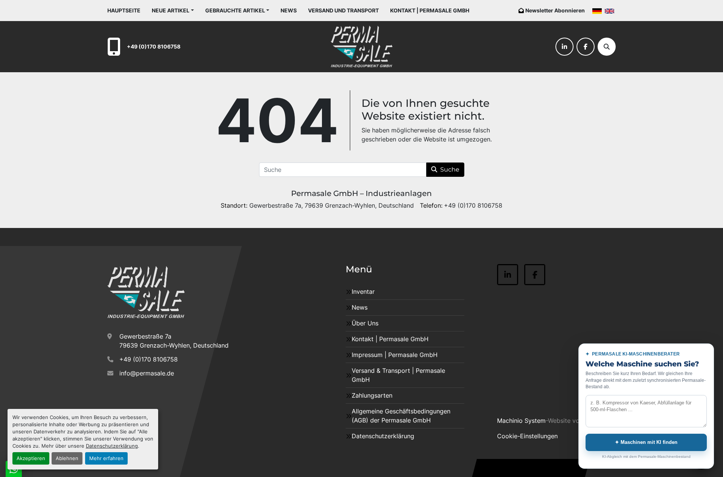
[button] (173, 10)
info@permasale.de (146, 373)
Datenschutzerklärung (112, 446)
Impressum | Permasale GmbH (395, 355)
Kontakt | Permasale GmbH (429, 10)
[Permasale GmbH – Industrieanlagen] (146, 292)
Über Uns (365, 323)
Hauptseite (123, 10)
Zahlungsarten (372, 395)
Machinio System (521, 420)
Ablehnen (67, 458)
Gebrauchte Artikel (235, 10)
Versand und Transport (343, 10)
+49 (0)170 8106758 (153, 46)
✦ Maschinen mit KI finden (646, 442)
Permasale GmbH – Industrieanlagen (361, 193)
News (289, 10)
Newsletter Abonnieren (555, 10)
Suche (449, 169)
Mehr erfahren (106, 458)
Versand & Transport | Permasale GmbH (398, 375)
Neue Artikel (170, 10)
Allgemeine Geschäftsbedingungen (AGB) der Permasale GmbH (401, 415)
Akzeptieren (31, 458)
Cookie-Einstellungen (527, 436)
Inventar (363, 291)
